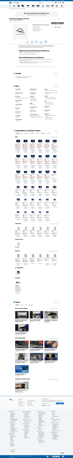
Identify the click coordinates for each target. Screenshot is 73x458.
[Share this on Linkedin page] (55, 27)
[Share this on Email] (61, 27)
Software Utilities (26, 437)
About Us (19, 400)
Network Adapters (26, 416)
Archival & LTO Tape (12, 430)
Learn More (18, 152)
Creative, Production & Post (55, 424)
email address (44, 403)
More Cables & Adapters (41, 425)
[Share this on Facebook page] (58, 27)
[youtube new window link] (45, 405)
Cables (25, 418)
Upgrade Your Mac (54, 433)
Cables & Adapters (41, 411)
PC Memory (39, 429)
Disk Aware (25, 432)
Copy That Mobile (26, 431)
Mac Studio (11, 438)
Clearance (53, 421)
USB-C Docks (26, 415)
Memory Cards (26, 421)
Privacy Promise (29, 404)
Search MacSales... (40, 2)
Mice (53, 415)
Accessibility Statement (21, 405)
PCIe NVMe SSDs (12, 414)
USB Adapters (40, 419)
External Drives (12, 422)
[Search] (53, 2)
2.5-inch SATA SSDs (12, 413)
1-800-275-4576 (56, 0)
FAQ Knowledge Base (55, 436)
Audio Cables (40, 423)
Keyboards (53, 414)
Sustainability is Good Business (31, 400)
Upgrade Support (54, 432)
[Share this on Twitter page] (57, 27)
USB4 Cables (40, 415)
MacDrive (25, 435)
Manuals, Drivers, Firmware (55, 435)
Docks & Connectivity (27, 411)
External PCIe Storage (41, 433)
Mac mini (11, 439)
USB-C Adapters (40, 417)
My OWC (25, 436)
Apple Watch (12, 442)
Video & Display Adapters (27, 417)
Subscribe (59, 403)
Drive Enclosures (12, 432)
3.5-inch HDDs (12, 417)
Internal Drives (12, 411)
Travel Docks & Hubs (26, 414)
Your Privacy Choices (11, 457)
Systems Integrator (54, 428)
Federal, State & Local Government (56, 430)
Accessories (40, 438)
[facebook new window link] (42, 405)
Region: (50, 0)
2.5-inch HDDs (12, 418)
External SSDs (12, 427)
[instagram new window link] (43, 405)
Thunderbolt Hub (26, 413)
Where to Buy (20, 404)
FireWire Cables (40, 424)
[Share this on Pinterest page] (59, 27)
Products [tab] (48, 133)
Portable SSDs (12, 426)
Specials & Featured (54, 420)
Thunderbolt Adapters (41, 414)
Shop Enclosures (18, 293)
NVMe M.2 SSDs (12, 415)
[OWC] (14, 3)
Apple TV (11, 443)
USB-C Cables (40, 416)
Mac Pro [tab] (37, 133)
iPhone (11, 441)
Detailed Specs (18, 165)
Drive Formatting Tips (55, 437)
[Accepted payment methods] (55, 456)
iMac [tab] (21, 133)
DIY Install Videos (54, 434)
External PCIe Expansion (41, 432)
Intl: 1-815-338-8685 (61, 0)
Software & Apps (26, 429)
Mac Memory (40, 428)
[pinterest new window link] (48, 405)
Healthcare (53, 429)
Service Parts (40, 442)
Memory (39, 427)
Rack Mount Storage (12, 429)
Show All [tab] (17, 133)
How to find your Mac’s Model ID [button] (53, 223)
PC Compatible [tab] (43, 133)
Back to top (56, 73)
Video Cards (53, 413)
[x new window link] (46, 405)
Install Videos (18, 166)
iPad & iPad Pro (12, 440)
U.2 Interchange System (41, 434)
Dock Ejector (25, 433)
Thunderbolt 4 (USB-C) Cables (42, 413)
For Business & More (43, 0)
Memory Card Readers (27, 422)
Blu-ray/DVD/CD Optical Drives (14, 431)
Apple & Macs (12, 433)
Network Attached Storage (13, 428)
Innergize (25, 434)
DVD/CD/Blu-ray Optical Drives (14, 419)
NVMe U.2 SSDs (12, 416)
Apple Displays (12, 444)
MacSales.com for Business (30, 405)
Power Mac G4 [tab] (32, 133)
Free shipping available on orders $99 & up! (14, 0)
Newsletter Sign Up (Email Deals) (56, 419)
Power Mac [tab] (26, 133)
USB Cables (39, 418)
